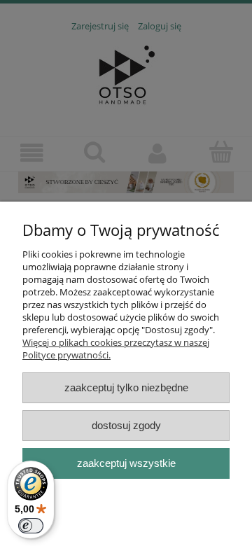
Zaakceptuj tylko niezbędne (126, 387)
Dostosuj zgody (126, 425)
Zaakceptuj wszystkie (126, 463)
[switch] (30, 525)
